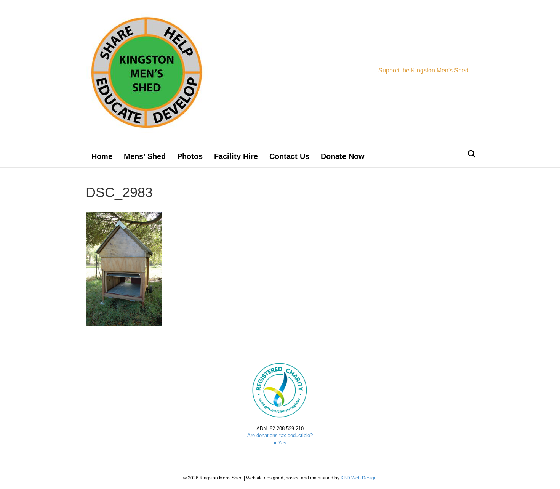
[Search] (469, 154)
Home (101, 156)
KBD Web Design (359, 478)
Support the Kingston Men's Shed (423, 70)
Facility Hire (236, 156)
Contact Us (289, 156)
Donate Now (343, 156)
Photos (190, 156)
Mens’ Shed (145, 156)
